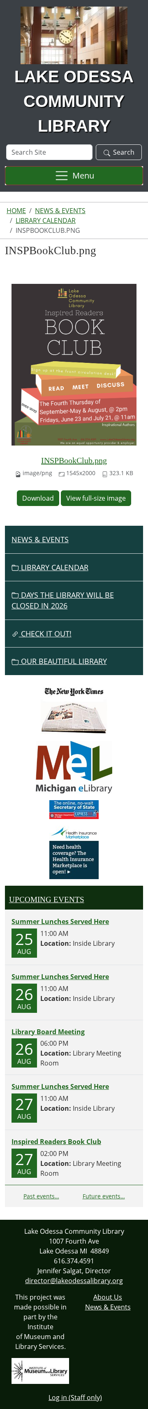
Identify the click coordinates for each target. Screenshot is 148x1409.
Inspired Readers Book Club (56, 1141)
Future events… (104, 1196)
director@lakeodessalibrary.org (74, 1280)
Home (16, 210)
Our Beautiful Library (63, 661)
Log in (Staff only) (75, 1397)
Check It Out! (45, 633)
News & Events (60, 210)
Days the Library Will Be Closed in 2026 (63, 600)
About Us (107, 1297)
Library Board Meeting (48, 1031)
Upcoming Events (46, 899)
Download (38, 498)
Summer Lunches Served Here (60, 921)
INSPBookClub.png (74, 460)
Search (123, 152)
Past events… (41, 1196)
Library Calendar (46, 220)
